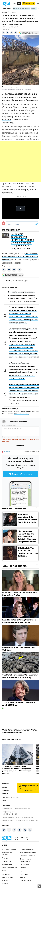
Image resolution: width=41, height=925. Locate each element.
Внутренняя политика (9, 849)
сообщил (6, 119)
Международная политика (7, 854)
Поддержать (29, 3)
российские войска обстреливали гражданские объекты (20, 256)
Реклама (5, 794)
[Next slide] (37, 8)
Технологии (6, 874)
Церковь (5, 880)
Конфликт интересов (27, 856)
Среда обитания (7, 877)
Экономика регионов (9, 868)
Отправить (20, 446)
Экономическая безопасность (26, 860)
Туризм (22, 877)
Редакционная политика (10, 797)
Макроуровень (7, 858)
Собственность (25, 880)
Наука (4, 871)
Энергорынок (6, 861)
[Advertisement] (20, 161)
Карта (4, 800)
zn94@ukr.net (28, 817)
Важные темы (7, 9)
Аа (19, 3)
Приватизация (7, 864)
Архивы (4, 787)
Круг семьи (24, 874)
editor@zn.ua (33, 820)
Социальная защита (27, 849)
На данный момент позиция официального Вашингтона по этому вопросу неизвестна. (24, 393)
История (23, 871)
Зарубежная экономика (28, 852)
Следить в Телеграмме (22, 474)
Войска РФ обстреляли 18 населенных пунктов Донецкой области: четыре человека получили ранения (22, 241)
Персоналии (24, 864)
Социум (23, 868)
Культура (5, 884)
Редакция (5, 790)
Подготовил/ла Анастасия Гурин (15, 280)
